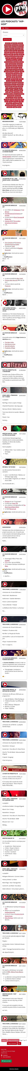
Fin (19, 1043)
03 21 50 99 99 (6, 1057)
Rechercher (7, 39)
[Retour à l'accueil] (21, 9)
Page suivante (12, 1043)
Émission (5, 32)
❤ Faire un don (6, 1061)
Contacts (5, 1055)
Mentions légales (14, 1069)
